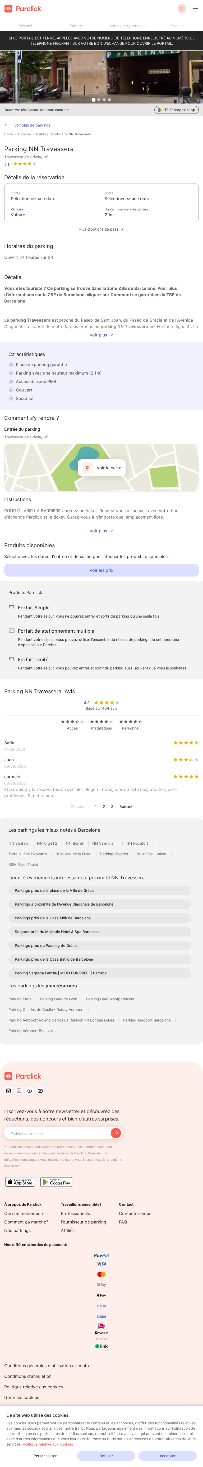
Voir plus (98, 335)
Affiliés (68, 1230)
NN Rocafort (137, 843)
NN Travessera (80, 134)
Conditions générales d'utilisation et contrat (48, 1365)
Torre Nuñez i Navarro (28, 854)
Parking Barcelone (49, 134)
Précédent (80, 806)
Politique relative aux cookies (33, 1386)
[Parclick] (22, 8)
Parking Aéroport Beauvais (31, 1030)
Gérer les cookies (21, 1397)
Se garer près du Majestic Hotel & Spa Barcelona (57, 931)
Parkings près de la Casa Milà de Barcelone (53, 918)
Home (8, 134)
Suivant (125, 806)
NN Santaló (18, 843)
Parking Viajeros (114, 854)
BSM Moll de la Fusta (74, 854)
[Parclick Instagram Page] (8, 1091)
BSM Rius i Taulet (23, 864)
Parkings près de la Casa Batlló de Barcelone (54, 959)
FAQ (123, 1222)
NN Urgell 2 (47, 843)
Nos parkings (17, 1230)
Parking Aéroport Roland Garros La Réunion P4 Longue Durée (62, 1020)
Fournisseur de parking (83, 1222)
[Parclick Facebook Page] (29, 1091)
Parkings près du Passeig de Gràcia (46, 945)
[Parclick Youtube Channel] (40, 1091)
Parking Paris (20, 999)
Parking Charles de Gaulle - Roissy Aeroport (46, 1009)
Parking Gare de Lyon (59, 999)
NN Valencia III (105, 843)
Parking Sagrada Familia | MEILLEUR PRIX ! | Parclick (61, 973)
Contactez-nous (135, 1213)
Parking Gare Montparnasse (110, 999)
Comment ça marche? (26, 1222)
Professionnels (75, 1213)
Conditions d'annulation (28, 1376)
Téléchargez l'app (179, 109)
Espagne (24, 134)
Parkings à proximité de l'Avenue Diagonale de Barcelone (64, 904)
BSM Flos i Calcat (152, 854)
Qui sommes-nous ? (24, 1213)
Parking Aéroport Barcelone (147, 1020)
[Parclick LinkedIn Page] (19, 1091)
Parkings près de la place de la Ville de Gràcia (55, 890)
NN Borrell (75, 843)
